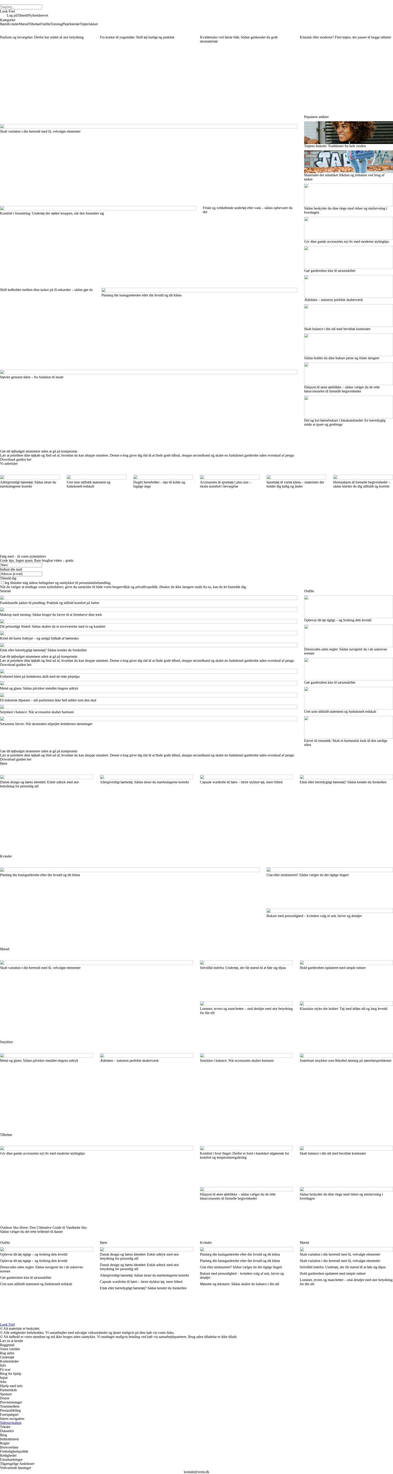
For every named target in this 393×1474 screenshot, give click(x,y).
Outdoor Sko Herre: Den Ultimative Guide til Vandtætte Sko (43, 1227)
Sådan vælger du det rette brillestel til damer (31, 1232)
